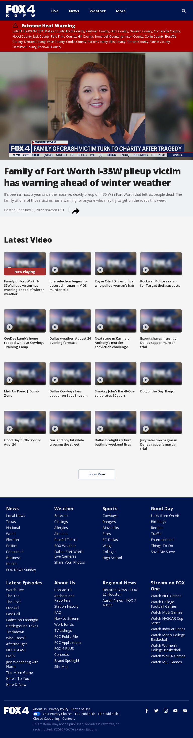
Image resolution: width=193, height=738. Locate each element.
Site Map (61, 666)
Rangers (109, 521)
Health (11, 563)
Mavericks (111, 527)
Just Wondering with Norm (22, 664)
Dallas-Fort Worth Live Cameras (68, 554)
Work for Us (64, 624)
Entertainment (162, 539)
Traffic (156, 533)
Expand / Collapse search (184, 11)
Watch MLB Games (166, 612)
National (13, 527)
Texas (11, 521)
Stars (107, 533)
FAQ (57, 612)
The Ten (13, 595)
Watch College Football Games (164, 604)
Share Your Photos (69, 562)
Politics (12, 545)
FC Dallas (110, 539)
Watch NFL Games (166, 595)
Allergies (61, 527)
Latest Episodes (24, 583)
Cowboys (110, 515)
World (11, 533)
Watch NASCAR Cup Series (167, 620)
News (12, 508)
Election (12, 539)
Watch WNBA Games (168, 656)
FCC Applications (67, 642)
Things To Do (162, 545)
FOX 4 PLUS (64, 648)
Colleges (109, 551)
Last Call (13, 613)
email (185, 711)
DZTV (10, 656)
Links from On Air (165, 515)
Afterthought (16, 644)
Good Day (162, 508)
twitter (156, 711)
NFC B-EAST (16, 650)
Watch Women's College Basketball (166, 647)
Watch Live (15, 589)
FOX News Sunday (21, 569)
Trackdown (15, 631)
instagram (166, 711)
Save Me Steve (163, 551)
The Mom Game (19, 672)
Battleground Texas (22, 625)
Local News (15, 515)
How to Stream (66, 618)
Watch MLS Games (166, 662)
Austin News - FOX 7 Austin (119, 602)
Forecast (61, 515)
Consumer (14, 551)
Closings (61, 521)
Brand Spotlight (66, 660)
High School (112, 557)
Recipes (157, 527)
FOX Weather (65, 545)
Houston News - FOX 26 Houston (120, 592)
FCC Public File (66, 636)
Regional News (119, 583)
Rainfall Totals (65, 539)
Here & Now (16, 684)
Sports (110, 508)
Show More (96, 474)
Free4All (12, 607)
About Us (64, 583)
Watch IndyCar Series (168, 628)
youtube (175, 711)
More (121, 10)
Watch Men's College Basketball (168, 637)
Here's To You (17, 678)
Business (13, 557)
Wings (107, 545)
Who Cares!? (16, 638)
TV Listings (63, 630)
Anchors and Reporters (64, 598)
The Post (13, 601)
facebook (147, 711)
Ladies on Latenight (22, 619)
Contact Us (63, 589)
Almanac (61, 533)
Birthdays (158, 521)
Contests (61, 654)
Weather (64, 508)
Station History (66, 606)
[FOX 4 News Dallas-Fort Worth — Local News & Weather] (22, 11)
